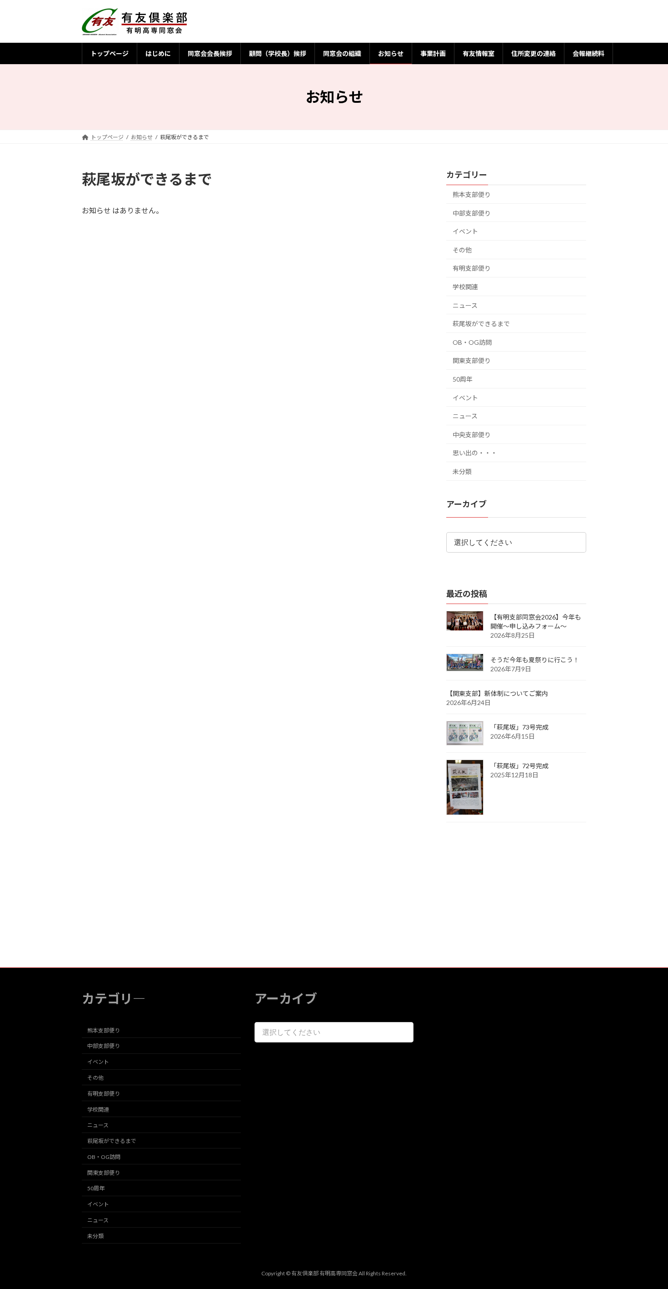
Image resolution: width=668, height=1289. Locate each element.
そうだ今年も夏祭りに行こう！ (534, 660)
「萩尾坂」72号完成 (519, 766)
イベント (465, 231)
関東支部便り (472, 361)
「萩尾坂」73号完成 (519, 727)
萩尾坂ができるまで (481, 323)
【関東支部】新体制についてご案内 (497, 694)
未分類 (462, 471)
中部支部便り (472, 213)
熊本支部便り (472, 194)
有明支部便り (472, 268)
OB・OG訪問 (472, 342)
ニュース (465, 305)
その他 (462, 250)
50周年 (463, 379)
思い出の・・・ (475, 453)
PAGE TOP (644, 1241)
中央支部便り (472, 434)
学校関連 (465, 287)
